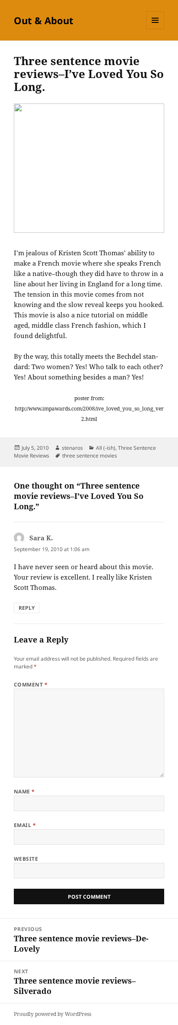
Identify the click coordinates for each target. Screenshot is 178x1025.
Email (25, 825)
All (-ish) (105, 447)
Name (24, 791)
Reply (27, 607)
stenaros (72, 447)
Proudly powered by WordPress (52, 1014)
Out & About (43, 20)
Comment (31, 684)
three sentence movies (89, 455)
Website (26, 858)
